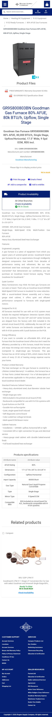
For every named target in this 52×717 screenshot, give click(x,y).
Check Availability (23, 204)
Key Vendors (32, 644)
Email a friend (36, 179)
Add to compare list (18, 185)
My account (6, 673)
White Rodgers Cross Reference (38, 692)
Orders (4, 677)
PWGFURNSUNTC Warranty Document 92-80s (28, 91)
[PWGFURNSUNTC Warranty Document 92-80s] (6, 91)
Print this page (19, 179)
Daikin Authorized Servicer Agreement (37, 681)
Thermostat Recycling (35, 650)
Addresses (5, 680)
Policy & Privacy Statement (11, 654)
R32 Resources (33, 686)
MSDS (4, 663)
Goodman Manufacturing (26, 160)
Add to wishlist (38, 185)
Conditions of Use (8, 657)
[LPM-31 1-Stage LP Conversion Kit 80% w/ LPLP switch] (26, 555)
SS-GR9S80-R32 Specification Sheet (28, 95)
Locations (5, 644)
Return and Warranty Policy (11, 650)
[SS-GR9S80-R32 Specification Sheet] (11, 95)
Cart (45, 12)
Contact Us (31, 705)
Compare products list (35, 641)
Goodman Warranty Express (37, 696)
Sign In (47, 4)
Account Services (8, 641)
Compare (9, 533)
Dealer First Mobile (34, 702)
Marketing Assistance (35, 647)
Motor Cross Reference (35, 689)
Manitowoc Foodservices (36, 699)
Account (38, 12)
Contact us (5, 660)
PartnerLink (32, 673)
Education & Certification (36, 654)
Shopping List (6, 686)
